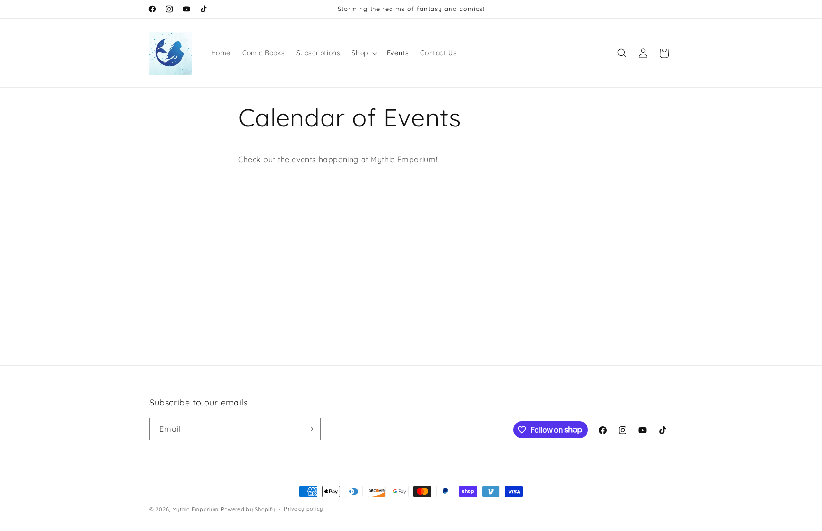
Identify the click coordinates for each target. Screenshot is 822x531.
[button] (363, 53)
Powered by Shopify (248, 509)
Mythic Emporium (195, 509)
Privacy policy (303, 508)
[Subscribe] (309, 429)
